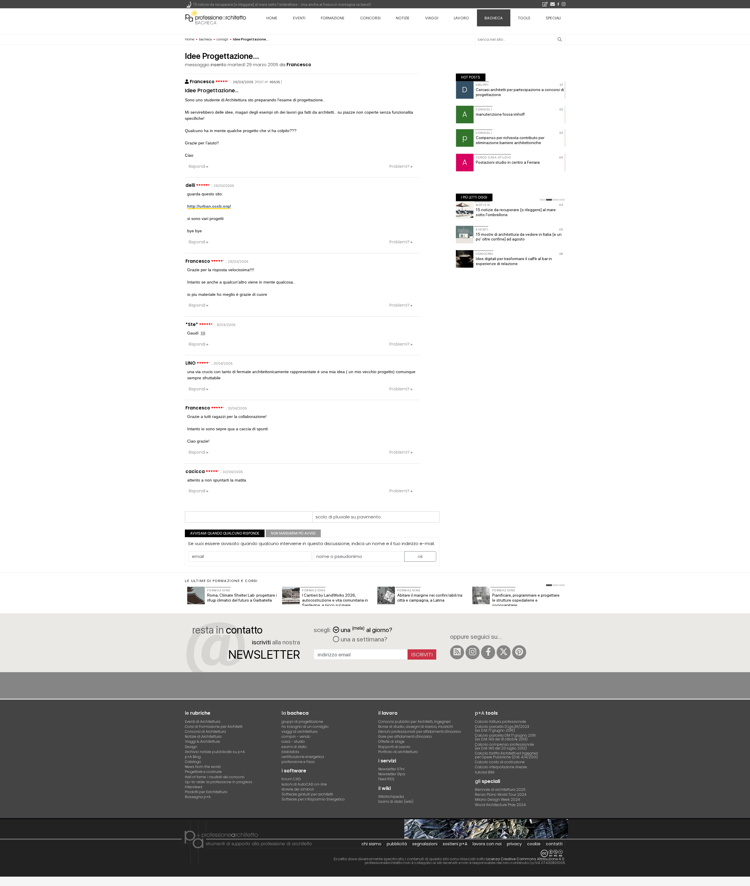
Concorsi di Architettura (205, 731)
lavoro (461, 18)
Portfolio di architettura (398, 751)
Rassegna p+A (198, 796)
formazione (333, 18)
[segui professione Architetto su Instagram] (473, 652)
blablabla (290, 751)
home (271, 18)
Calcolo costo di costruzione (500, 761)
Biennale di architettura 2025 (500, 789)
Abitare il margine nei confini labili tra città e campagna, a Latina (429, 597)
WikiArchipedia (391, 796)
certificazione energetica (303, 756)
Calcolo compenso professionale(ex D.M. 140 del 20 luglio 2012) (504, 746)
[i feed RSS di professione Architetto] (457, 652)
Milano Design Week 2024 (497, 799)
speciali (553, 18)
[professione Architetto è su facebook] (488, 652)
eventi (299, 18)
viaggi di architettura (300, 731)
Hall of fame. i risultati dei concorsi (214, 776)
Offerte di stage (391, 741)
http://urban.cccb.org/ (209, 206)
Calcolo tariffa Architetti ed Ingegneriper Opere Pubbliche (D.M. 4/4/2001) (506, 755)
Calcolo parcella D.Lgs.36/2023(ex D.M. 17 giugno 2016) (502, 728)
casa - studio (293, 741)
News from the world (203, 766)
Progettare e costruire (203, 771)
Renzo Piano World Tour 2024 (500, 794)
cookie (534, 844)
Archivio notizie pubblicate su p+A (215, 751)
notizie (403, 18)
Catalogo (193, 761)
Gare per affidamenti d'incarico (405, 736)
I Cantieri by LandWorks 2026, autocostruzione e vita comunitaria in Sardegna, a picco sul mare (335, 600)
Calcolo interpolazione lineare (501, 766)
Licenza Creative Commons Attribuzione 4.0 (525, 858)
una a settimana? (363, 639)
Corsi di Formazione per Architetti (214, 726)
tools (524, 18)
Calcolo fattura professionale (500, 721)
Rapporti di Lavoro (394, 746)
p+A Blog (193, 756)
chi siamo (371, 844)
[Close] (3, 883)
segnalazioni (424, 844)
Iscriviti (422, 654)
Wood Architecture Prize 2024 (500, 804)
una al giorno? (366, 629)
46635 (275, 82)
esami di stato (294, 746)
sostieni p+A (455, 844)
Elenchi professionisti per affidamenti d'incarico (419, 731)
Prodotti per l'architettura (206, 791)
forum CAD (291, 778)
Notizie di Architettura (203, 736)
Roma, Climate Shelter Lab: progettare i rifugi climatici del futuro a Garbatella (242, 597)
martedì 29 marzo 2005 (253, 65)
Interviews (193, 786)
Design (191, 746)
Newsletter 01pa (391, 773)
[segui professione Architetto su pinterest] (519, 652)
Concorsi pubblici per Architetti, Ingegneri (414, 721)
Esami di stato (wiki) (395, 801)
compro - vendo (296, 736)
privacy (514, 844)
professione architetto (215, 17)
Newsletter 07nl (391, 768)
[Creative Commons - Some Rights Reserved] (375, 853)
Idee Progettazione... (211, 90)
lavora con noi (487, 844)
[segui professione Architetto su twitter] (504, 652)
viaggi (431, 18)
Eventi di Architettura (202, 721)
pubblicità (397, 844)
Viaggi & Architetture (202, 741)
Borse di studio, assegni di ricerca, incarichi (415, 726)
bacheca (206, 22)
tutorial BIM (484, 772)
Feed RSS (386, 778)
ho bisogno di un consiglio (305, 726)
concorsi (370, 18)
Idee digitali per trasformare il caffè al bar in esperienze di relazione (514, 261)
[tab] (543, 200)
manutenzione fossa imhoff (500, 114)
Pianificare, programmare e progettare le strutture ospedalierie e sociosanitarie (526, 600)
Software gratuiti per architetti (307, 794)
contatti (554, 844)
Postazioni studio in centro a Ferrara (508, 162)
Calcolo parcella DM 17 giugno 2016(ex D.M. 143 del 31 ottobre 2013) (505, 737)
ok (420, 556)
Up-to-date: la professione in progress (218, 781)
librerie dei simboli (298, 789)
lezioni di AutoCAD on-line (304, 784)
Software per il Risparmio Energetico (313, 799)
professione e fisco (298, 761)
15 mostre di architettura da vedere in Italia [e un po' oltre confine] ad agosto (519, 237)
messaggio (197, 65)
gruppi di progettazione (302, 721)
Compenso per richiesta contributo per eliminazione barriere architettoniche (510, 140)
